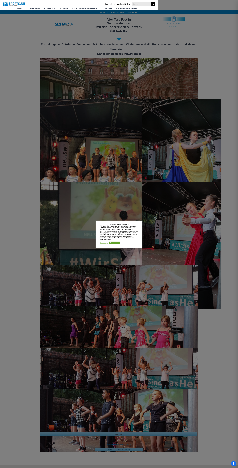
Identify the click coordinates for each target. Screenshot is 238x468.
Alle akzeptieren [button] (114, 243)
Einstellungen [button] (104, 243)
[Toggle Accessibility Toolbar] (234, 464)
